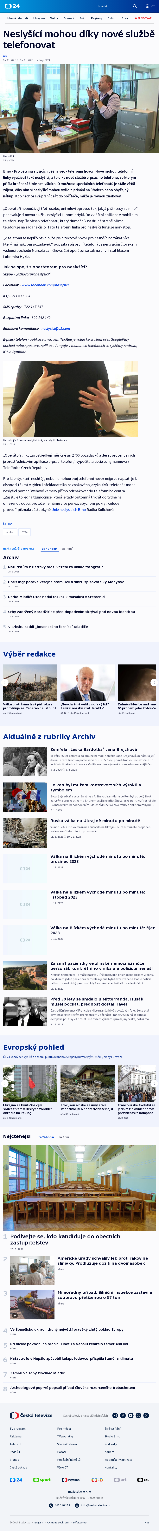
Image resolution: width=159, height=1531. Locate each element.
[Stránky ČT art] (120, 1480)
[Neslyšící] (79, 108)
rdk (5, 56)
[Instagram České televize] (115, 1415)
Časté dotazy (18, 1467)
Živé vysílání (112, 1428)
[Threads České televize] (146, 1415)
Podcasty (111, 1444)
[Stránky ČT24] (16, 1480)
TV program (18, 1428)
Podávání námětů (68, 1460)
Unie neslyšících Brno (68, 509)
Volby (54, 18)
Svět (83, 18)
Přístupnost (80, 1522)
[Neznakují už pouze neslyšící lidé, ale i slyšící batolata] (70, 399)
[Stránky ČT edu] (143, 1480)
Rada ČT (15, 1452)
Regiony (96, 18)
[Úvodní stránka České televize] (31, 1415)
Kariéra (109, 1452)
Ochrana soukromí (58, 1522)
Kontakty (111, 1467)
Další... (112, 18)
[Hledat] (135, 6)
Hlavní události (17, 18)
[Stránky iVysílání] (71, 1480)
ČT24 (24, 532)
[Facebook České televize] (123, 1415)
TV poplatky (65, 1436)
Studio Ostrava (67, 1444)
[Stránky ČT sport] (42, 1480)
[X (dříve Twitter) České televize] (138, 1415)
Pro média (64, 1428)
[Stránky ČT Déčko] (97, 1480)
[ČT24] (12, 6)
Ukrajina (39, 18)
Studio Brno (112, 1436)
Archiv (10, 532)
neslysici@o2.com (55, 328)
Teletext (15, 1444)
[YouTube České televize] (131, 1415)
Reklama (16, 1436)
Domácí (68, 18)
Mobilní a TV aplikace (118, 1460)
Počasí (61, 1452)
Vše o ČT (62, 1467)
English (39, 1522)
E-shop (14, 1460)
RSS (147, 1522)
